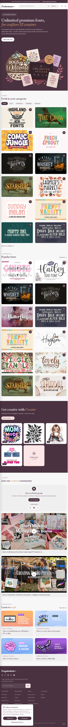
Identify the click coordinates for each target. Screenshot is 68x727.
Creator (17, 697)
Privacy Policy (31, 697)
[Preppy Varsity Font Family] (50, 207)
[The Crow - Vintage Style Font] (50, 116)
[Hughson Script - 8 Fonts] (50, 335)
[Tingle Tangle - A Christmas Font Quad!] (16, 358)
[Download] (25, 108)
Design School (18, 703)
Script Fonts (4, 703)
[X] (11, 675)
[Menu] (64, 6)
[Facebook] (33, 501)
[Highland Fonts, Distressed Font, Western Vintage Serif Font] (16, 116)
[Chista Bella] (16, 267)
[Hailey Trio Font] (50, 267)
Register (43, 697)
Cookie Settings (62, 723)
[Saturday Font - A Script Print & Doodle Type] (50, 380)
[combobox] (33, 6)
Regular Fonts (5, 700)
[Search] (47, 6)
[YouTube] (37, 501)
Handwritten (19, 102)
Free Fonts (4, 694)
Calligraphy (29, 102)
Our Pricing (17, 694)
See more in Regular (6, 242)
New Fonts (4, 697)
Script (11, 102)
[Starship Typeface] (16, 184)
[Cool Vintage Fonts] (50, 229)
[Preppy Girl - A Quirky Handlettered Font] (16, 229)
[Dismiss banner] (64, 1)
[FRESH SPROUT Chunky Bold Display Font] (50, 139)
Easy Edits (17, 700)
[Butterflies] (16, 312)
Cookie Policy (31, 700)
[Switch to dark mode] (60, 6)
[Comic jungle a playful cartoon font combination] (16, 139)
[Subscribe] (28, 686)
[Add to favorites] (29, 108)
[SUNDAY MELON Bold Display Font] (16, 207)
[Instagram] (29, 501)
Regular (4, 102)
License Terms (31, 694)
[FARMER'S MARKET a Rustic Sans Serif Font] (50, 184)
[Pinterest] (8, 675)
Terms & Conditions (33, 703)
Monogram (37, 102)
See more (61, 254)
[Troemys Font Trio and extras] (16, 162)
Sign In (42, 694)
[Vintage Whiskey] (50, 162)
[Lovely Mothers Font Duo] (50, 358)
